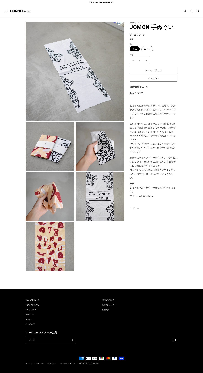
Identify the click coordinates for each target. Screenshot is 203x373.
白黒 (135, 49)
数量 (132, 55)
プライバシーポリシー (68, 363)
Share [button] (136, 208)
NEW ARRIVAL (32, 305)
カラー (147, 49)
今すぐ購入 (153, 78)
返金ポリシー (53, 363)
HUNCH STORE (39, 363)
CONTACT (30, 324)
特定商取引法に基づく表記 (89, 363)
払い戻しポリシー (110, 305)
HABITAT (30, 314)
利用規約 (106, 309)
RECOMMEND (32, 300)
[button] (6, 11)
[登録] (72, 340)
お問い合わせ (108, 300)
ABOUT (29, 319)
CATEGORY (31, 309)
